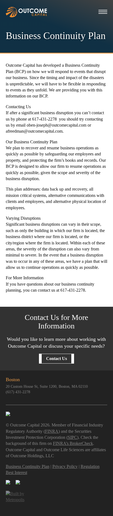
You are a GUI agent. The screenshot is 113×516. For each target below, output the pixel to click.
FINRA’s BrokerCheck (73, 443)
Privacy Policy (65, 466)
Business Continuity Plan (27, 466)
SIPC (72, 437)
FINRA (51, 431)
